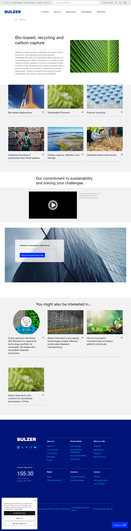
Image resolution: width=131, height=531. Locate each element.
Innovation (51, 457)
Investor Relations (17, 2)
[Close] (35, 500)
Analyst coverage (77, 480)
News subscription (54, 480)
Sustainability (86, 12)
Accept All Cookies (19, 513)
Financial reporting (77, 477)
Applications (71, 12)
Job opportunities (100, 480)
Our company (52, 450)
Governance (75, 459)
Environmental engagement (75, 451)
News (49, 477)
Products (45, 12)
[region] (19, 513)
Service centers (100, 457)
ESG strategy (75, 446)
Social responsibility (78, 455)
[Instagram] (31, 447)
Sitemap (109, 509)
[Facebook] (27, 447)
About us (7, 2)
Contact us (118, 525)
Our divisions (52, 453)
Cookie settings (99, 509)
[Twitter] (22, 447)
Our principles (99, 484)
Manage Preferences (19, 523)
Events (49, 460)
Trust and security (41, 509)
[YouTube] (35, 447)
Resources (101, 12)
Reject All (19, 518)
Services (57, 12)
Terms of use (53, 509)
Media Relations (30, 2)
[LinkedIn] (18, 447)
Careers (46, 2)
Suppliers (39, 2)
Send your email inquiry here (32, 255)
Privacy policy (64, 509)
